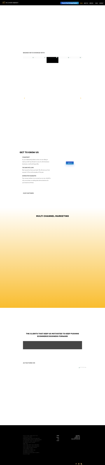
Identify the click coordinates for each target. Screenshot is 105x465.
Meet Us (70, 163)
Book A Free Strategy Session (69, 3)
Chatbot (78, 435)
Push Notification (75, 439)
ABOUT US (86, 3)
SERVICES (91, 3)
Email (57, 437)
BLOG (96, 3)
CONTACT (101, 3)
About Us (78, 436)
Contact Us (77, 437)
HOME (81, 3)
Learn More (27, 31)
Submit (79, 422)
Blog (58, 440)
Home (58, 435)
